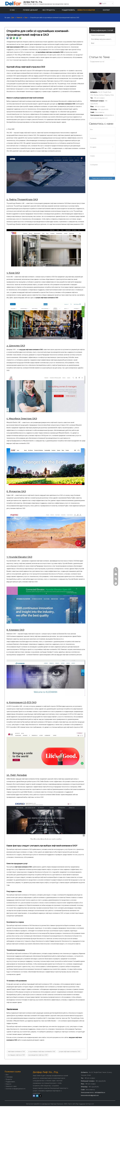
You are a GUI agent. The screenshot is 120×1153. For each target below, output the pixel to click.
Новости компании (98, 35)
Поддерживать (10, 1081)
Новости (8, 1084)
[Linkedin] (37, 1096)
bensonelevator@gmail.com (99, 118)
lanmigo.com (90, 1104)
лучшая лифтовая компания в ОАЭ (69, 1051)
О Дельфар (9, 1077)
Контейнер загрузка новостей (102, 39)
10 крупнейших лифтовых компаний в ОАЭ (41, 1051)
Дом (7, 1074)
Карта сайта (72, 1104)
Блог (92, 43)
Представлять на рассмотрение (102, 178)
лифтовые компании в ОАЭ (16, 1051)
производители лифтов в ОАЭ (38, 1055)
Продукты (9, 1079)
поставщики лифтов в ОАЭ (16, 1055)
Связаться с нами (11, 1086)
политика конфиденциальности (15, 1088)
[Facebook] (34, 1096)
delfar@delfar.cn (109, 115)
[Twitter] (40, 1096)
